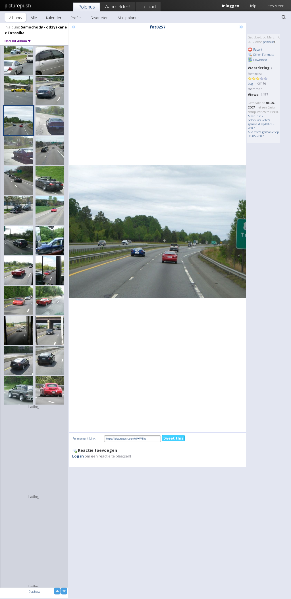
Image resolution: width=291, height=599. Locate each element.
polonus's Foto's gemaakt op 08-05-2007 (261, 124)
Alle (34, 17)
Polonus (86, 6)
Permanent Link (83, 438)
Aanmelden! (117, 6)
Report (257, 49)
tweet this (173, 438)
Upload (148, 6)
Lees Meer (274, 5)
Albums (15, 17)
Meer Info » (255, 116)
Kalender (53, 17)
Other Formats (263, 54)
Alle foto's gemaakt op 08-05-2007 (263, 134)
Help (252, 5)
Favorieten (100, 17)
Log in (252, 83)
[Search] (283, 17)
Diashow (34, 591)
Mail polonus (128, 17)
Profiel (76, 17)
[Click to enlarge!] (157, 231)
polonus (268, 42)
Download (259, 60)
